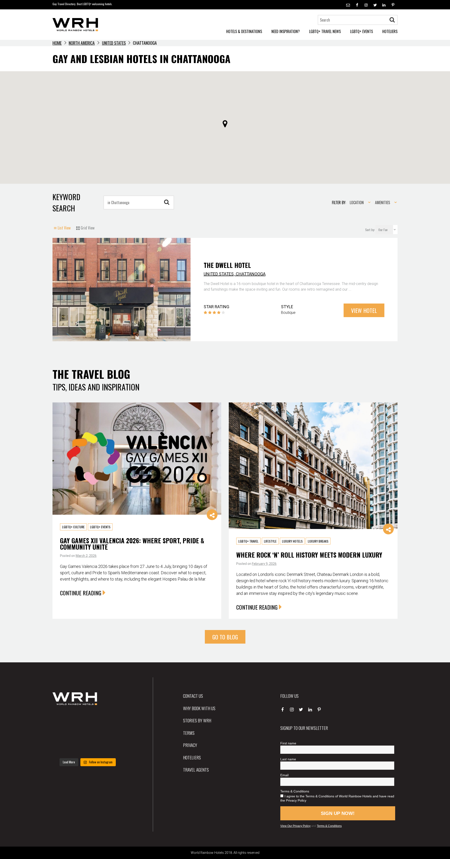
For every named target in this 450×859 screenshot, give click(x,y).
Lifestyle (270, 541)
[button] (225, 124)
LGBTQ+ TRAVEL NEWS (325, 31)
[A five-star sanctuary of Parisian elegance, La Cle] (63, 734)
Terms (189, 732)
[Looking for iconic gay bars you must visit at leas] (87, 734)
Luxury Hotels (292, 541)
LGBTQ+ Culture (73, 526)
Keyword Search (66, 202)
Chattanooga (251, 273)
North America (82, 43)
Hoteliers (192, 757)
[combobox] (358, 202)
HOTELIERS (390, 31)
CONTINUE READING (80, 593)
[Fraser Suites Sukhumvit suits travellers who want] (63, 719)
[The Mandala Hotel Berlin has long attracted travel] (87, 719)
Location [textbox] (357, 202)
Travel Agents (196, 769)
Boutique (288, 312)
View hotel (364, 310)
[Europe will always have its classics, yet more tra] (112, 748)
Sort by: (370, 229)
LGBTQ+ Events (100, 526)
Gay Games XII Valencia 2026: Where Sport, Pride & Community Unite (132, 543)
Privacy (190, 745)
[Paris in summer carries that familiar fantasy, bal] (63, 748)
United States (114, 43)
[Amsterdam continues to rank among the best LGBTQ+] (112, 719)
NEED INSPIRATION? (285, 31)
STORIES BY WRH (197, 720)
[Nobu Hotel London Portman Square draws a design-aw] (112, 734)
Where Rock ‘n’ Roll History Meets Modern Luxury (309, 554)
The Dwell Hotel (227, 265)
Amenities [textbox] (382, 202)
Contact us (193, 695)
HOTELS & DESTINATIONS (244, 31)
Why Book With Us (199, 708)
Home (57, 43)
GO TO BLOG (225, 637)
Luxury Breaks (318, 541)
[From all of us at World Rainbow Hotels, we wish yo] (87, 748)
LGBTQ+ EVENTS (361, 31)
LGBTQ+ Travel (248, 541)
